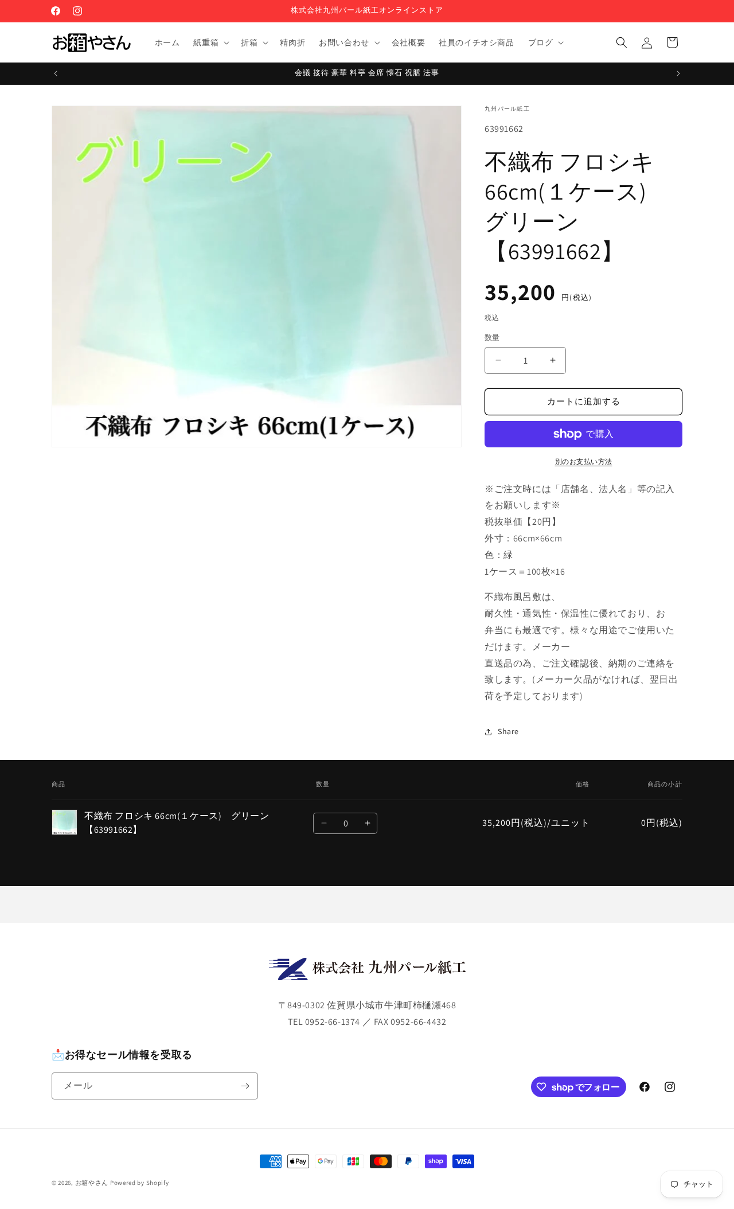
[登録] (244, 1085)
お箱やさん (92, 1183)
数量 (492, 337)
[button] (210, 42)
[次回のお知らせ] (678, 73)
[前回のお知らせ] (55, 73)
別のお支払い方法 (583, 461)
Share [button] (508, 731)
